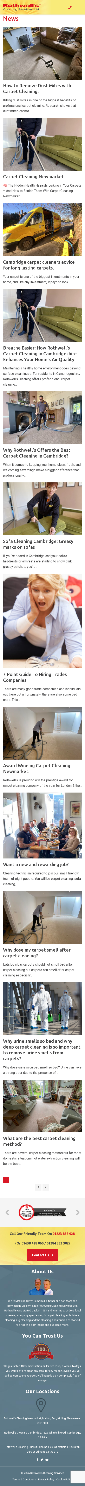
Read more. (62, 1324)
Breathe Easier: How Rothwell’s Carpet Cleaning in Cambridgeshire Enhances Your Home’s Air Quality (40, 353)
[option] (42, 1212)
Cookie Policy (64, 1479)
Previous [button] (7, 1212)
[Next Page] (45, 1187)
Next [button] (78, 1212)
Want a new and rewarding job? (35, 864)
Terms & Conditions (24, 1479)
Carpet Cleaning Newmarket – (35, 176)
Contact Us (41, 1255)
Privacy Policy (46, 1479)
